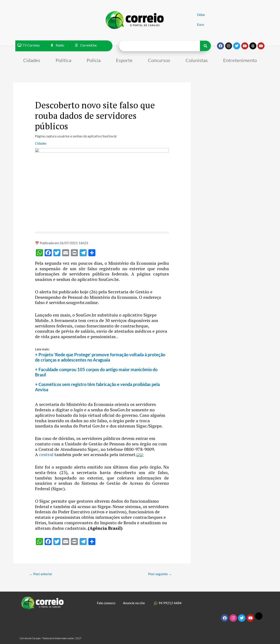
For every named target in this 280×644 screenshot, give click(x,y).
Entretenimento (240, 60)
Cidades (31, 60)
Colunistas (197, 60)
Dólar (201, 15)
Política (63, 60)
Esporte (124, 60)
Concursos (159, 60)
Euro (200, 24)
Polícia (94, 60)
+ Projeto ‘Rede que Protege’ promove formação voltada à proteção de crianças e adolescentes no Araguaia (100, 357)
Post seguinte (160, 574)
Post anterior (40, 574)
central (46, 454)
